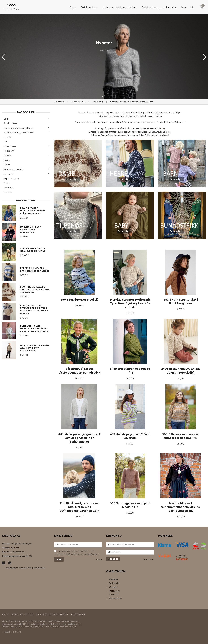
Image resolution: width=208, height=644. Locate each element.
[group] (104, 56)
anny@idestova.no (17, 552)
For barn (8, 174)
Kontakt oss (115, 598)
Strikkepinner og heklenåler (19, 132)
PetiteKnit (9, 151)
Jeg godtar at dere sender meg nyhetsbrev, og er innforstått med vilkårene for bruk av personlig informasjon (76, 552)
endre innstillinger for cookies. (66, 627)
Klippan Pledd (11, 178)
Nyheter (8, 137)
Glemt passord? (148, 559)
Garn (6, 118)
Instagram (114, 590)
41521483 (15, 547)
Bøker (7, 160)
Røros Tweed (11, 146)
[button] (205, 57)
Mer (183, 7)
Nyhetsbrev (78, 614)
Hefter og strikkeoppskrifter (19, 128)
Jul (5, 141)
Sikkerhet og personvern (52, 614)
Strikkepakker (11, 123)
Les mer (99, 559)
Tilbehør (8, 155)
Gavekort (8, 187)
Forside (113, 579)
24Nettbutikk (16, 632)
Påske (7, 183)
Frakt (5, 614)
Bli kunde (114, 583)
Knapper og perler (14, 169)
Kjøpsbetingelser (23, 614)
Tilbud (7, 164)
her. (163, 128)
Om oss (8, 192)
